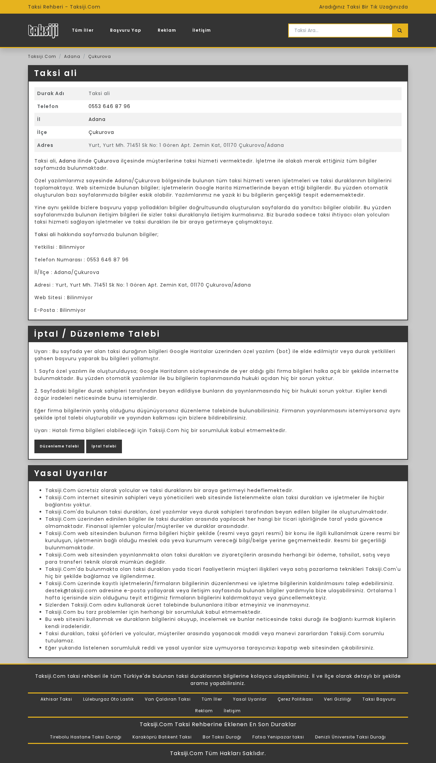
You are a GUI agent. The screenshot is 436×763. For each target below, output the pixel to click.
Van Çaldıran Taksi (168, 699)
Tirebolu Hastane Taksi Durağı (86, 737)
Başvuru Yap (125, 30)
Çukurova (99, 56)
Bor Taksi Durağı (222, 737)
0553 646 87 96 (109, 106)
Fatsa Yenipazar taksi (278, 737)
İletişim (201, 30)
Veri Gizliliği (338, 699)
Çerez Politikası (295, 699)
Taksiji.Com (42, 56)
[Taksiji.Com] (43, 30)
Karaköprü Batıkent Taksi (162, 737)
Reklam (167, 30)
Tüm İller (83, 30)
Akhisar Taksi (56, 699)
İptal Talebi (104, 446)
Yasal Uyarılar (250, 699)
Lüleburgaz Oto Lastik (108, 699)
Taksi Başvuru (379, 699)
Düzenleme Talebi (59, 446)
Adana (72, 56)
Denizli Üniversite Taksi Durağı (350, 737)
